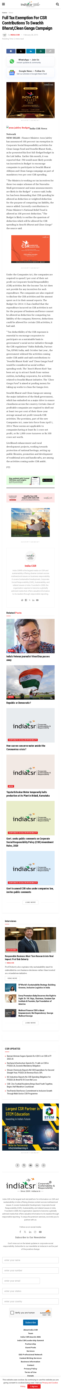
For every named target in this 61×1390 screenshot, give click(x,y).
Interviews (11, 950)
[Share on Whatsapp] (40, 51)
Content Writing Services (30, 1358)
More (11, 13)
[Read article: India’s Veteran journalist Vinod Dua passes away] (30, 636)
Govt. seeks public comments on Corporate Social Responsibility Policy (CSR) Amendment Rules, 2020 (29, 842)
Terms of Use (30, 1372)
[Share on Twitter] (21, 51)
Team (30, 1333)
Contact (30, 1365)
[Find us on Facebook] (17, 1165)
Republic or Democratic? (18, 702)
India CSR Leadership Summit (30, 1340)
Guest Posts (30, 1347)
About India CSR (30, 1330)
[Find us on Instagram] (43, 1165)
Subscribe (30, 1322)
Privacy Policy (30, 1369)
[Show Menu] (3, 4)
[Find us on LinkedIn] (37, 1165)
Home (4, 13)
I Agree (34, 1386)
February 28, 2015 (31, 35)
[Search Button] (57, 4)
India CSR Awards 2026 (30, 1337)
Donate (30, 1376)
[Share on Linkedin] (30, 51)
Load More (30, 902)
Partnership (30, 1344)
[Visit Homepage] (30, 4)
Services (30, 1351)
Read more (14, 978)
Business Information (30, 1362)
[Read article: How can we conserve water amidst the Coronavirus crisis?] (30, 725)
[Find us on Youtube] (30, 1165)
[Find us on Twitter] (24, 1165)
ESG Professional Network (30, 1355)
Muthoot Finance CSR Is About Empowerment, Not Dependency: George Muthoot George (35, 1013)
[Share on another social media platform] (50, 51)
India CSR (15, 35)
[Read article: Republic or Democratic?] (30, 682)
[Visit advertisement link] (30, 1127)
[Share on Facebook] (11, 51)
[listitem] (30, 61)
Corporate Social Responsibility (23, 740)
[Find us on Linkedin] (30, 1232)
